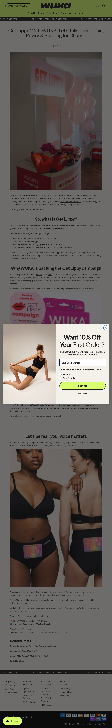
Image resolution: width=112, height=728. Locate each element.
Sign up (83, 385)
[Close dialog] (105, 327)
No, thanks (82, 393)
